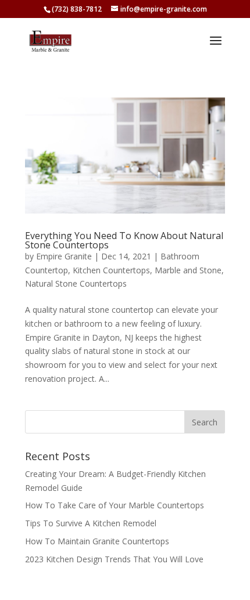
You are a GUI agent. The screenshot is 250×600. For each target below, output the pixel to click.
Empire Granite (64, 256)
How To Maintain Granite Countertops (97, 541)
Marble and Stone (188, 270)
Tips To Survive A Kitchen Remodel (90, 523)
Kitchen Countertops (111, 270)
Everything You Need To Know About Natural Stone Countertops (124, 240)
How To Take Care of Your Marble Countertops (114, 505)
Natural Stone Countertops (76, 283)
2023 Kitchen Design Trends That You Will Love (114, 559)
